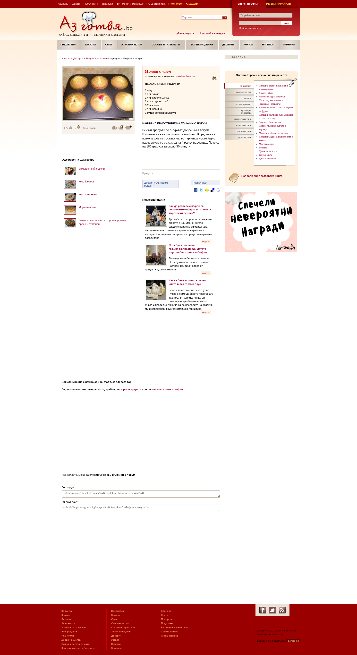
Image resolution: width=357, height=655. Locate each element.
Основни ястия (131, 44)
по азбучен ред (243, 92)
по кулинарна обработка (244, 111)
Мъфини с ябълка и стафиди (273, 133)
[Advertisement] (98, 302)
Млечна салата (266, 144)
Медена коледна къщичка (272, 96)
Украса (248, 44)
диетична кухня (243, 125)
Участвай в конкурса (213, 33)
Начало (66, 58)
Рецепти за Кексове (98, 58)
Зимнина (289, 44)
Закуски (90, 44)
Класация (192, 3)
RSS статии (68, 635)
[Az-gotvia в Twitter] (272, 610)
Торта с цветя (265, 155)
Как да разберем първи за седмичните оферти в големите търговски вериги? (190, 210)
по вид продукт (243, 104)
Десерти (228, 44)
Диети (76, 3)
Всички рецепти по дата (75, 644)
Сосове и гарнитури (166, 44)
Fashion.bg (293, 640)
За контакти (68, 623)
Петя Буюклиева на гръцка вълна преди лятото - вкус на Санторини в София (188, 249)
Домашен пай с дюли (92, 168)
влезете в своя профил (167, 389)
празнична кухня (242, 119)
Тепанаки (263, 147)
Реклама (66, 619)
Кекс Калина (86, 181)
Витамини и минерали (130, 3)
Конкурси (66, 615)
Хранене (63, 3)
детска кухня (244, 137)
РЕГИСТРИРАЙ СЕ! (278, 3)
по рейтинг (245, 86)
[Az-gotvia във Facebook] (262, 610)
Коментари (89, 128)
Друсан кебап (265, 93)
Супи (108, 44)
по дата (247, 98)
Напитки (267, 44)
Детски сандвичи (267, 158)
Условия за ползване (73, 627)
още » (205, 241)
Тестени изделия (201, 44)
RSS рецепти (69, 631)
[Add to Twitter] (201, 193)
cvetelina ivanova (185, 76)
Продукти (89, 3)
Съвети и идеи (157, 3)
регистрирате (132, 389)
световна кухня (243, 131)
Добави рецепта (184, 33)
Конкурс (176, 3)
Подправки (106, 3)
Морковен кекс (88, 207)
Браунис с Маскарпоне (270, 122)
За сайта (66, 611)
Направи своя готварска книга (261, 175)
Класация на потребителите (78, 648)
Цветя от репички (268, 151)
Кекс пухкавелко (89, 194)
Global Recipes (169, 635)
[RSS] (282, 610)
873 (66, 128)
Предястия (68, 44)
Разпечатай (200, 182)
